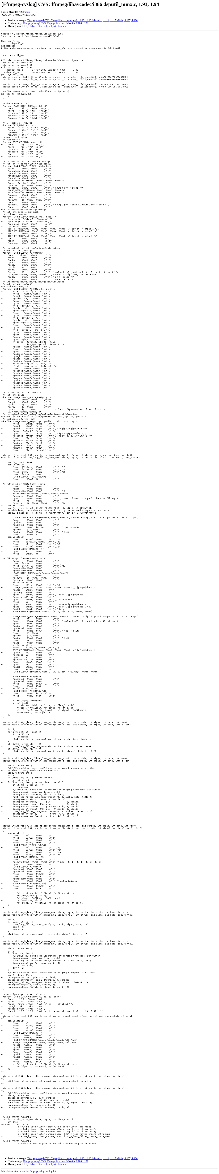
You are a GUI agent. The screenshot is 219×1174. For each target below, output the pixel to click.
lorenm (26, 12)
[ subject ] (52, 26)
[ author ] (62, 26)
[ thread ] (42, 26)
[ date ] (33, 26)
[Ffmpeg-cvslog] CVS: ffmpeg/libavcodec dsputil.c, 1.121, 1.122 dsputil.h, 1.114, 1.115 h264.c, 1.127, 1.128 (82, 20)
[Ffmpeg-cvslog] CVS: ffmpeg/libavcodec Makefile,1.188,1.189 (55, 23)
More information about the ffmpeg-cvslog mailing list (28, 1171)
